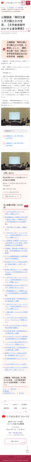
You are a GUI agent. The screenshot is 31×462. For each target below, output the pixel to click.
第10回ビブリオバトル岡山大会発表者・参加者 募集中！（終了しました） (16, 264)
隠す (27, 206)
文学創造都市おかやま (9, 393)
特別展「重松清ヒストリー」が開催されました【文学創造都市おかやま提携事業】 (16, 272)
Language (23, 4)
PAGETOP (27, 451)
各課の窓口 (13, 389)
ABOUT (15, 404)
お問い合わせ (14, 441)
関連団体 (6, 408)
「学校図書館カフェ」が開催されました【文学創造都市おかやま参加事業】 (16, 293)
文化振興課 (6, 391)
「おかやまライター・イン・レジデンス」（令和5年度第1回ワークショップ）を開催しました (16, 307)
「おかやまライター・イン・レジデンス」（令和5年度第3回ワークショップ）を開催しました (16, 235)
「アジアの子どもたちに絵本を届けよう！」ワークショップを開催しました (16, 320)
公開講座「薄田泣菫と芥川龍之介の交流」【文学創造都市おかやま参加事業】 (16, 251)
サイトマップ (4, 456)
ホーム (3, 7)
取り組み (11, 7)
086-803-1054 (17, 432)
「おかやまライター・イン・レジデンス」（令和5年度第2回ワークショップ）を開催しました (16, 280)
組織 (15, 408)
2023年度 (20, 7)
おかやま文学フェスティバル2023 (16, 364)
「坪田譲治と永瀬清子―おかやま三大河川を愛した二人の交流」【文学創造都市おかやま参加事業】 (16, 243)
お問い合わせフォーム (12, 196)
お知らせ (24, 408)
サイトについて (20, 456)
